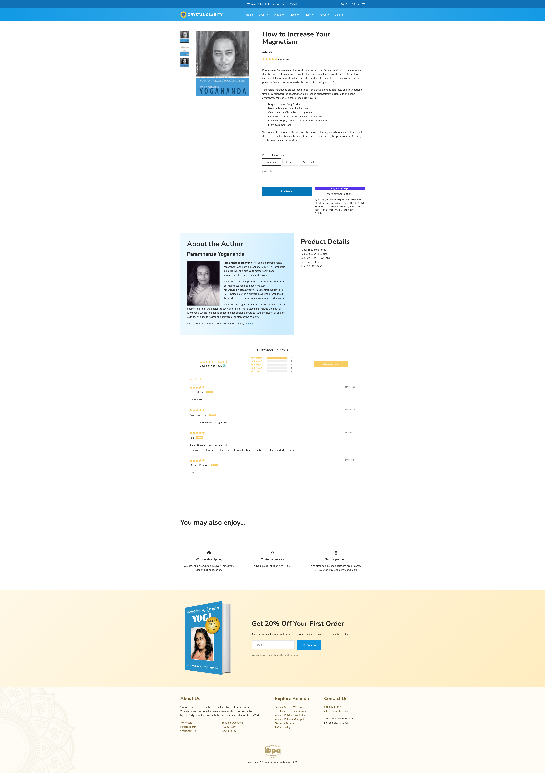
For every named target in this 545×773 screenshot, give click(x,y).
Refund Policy (228, 730)
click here (249, 323)
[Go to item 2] (184, 50)
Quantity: (267, 171)
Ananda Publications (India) (290, 715)
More (307, 14)
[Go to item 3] (184, 63)
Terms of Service (284, 723)
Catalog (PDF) (188, 730)
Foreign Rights (188, 726)
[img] (197, 387)
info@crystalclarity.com (337, 711)
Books (262, 14)
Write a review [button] (330, 363)
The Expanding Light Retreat (291, 711)
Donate (339, 14)
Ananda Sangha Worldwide (290, 706)
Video (292, 14)
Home (249, 14)
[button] (270, 59)
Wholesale (186, 722)
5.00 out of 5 (222, 362)
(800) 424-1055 (332, 706)
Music (277, 14)
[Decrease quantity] (266, 177)
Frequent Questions (232, 722)
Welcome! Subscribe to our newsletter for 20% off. (272, 4)
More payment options (340, 193)
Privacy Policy (228, 726)
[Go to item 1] (184, 37)
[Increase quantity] (281, 177)
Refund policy (282, 727)
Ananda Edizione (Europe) (289, 719)
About (322, 14)
